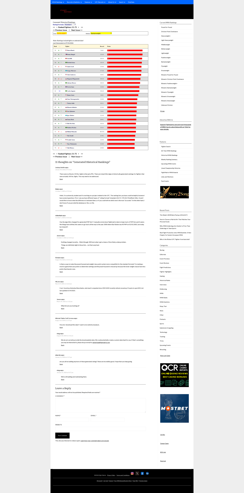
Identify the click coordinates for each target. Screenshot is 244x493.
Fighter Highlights (165, 272)
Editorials (163, 254)
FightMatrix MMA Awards (169, 172)
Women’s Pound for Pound (169, 75)
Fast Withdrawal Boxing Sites (123, 481)
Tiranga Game (143, 481)
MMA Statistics (165, 302)
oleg (58, 333)
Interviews (163, 285)
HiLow (57, 281)
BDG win (163, 452)
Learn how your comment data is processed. (95, 441)
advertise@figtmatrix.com (101, 342)
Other (162, 315)
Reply (61, 179)
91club (162, 111)
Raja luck (163, 461)
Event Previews (165, 259)
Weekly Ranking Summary (169, 159)
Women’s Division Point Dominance (172, 79)
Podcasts (163, 319)
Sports (162, 323)
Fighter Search (166, 146)
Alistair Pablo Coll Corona (64, 318)
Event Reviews (164, 263)
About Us (111, 2)
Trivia (161, 341)
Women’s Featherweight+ (169, 83)
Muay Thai (163, 306)
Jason (59, 235)
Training (162, 336)
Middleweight (165, 44)
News (161, 311)
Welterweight (165, 49)
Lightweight (165, 53)
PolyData (131, 2)
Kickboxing (163, 289)
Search (121, 2)
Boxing (162, 250)
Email (93, 415)
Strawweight (165, 70)
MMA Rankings (57, 2)
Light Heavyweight (167, 40)
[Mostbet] (174, 422)
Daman (111, 481)
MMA (161, 293)
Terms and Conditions (123, 475)
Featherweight (166, 57)
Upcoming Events (165, 345)
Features (87, 2)
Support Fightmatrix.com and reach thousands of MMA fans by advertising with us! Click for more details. (175, 127)
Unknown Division (167, 105)
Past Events (165, 181)
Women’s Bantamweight (168, 88)
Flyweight (164, 66)
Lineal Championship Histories (170, 168)
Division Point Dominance (169, 31)
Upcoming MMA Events (168, 164)
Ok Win (162, 435)
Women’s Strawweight (168, 96)
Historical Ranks (165, 280)
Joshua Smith (60, 167)
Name (58, 415)
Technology (163, 332)
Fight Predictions (165, 267)
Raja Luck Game (165, 355)
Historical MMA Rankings (169, 155)
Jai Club (105, 481)
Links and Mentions (167, 177)
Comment (60, 396)
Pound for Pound (166, 27)
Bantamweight (165, 62)
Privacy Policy (111, 475)
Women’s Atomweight (168, 101)
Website (58, 425)
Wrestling (163, 349)
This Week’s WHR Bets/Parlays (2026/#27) (173, 215)
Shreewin (99, 481)
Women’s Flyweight (167, 92)
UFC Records (99, 2)
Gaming (162, 276)
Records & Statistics (73, 2)
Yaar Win (135, 481)
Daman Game (164, 443)
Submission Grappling (166, 328)
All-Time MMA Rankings (169, 151)
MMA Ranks (163, 297)
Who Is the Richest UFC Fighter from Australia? (175, 239)
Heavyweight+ (166, 36)
